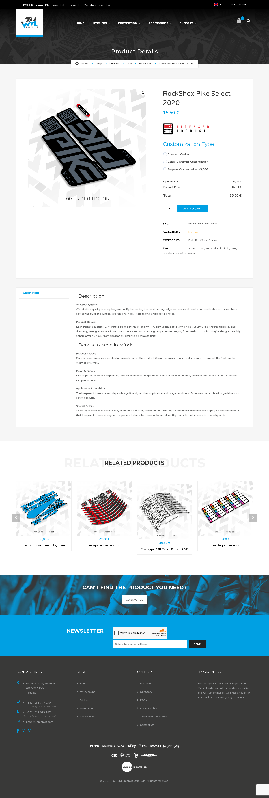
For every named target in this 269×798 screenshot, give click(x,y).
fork (226, 248)
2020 (191, 248)
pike (233, 248)
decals (218, 248)
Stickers (100, 23)
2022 (209, 248)
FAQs (143, 700)
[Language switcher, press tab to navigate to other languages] (217, 4)
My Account (238, 4)
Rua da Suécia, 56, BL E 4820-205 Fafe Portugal (40, 688)
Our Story (146, 691)
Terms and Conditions (153, 716)
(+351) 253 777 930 (38, 702)
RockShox (145, 63)
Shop (99, 63)
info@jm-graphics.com (39, 722)
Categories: (171, 240)
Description (31, 293)
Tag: (166, 248)
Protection (127, 23)
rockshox (168, 253)
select (179, 253)
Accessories (158, 23)
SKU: (166, 223)
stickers (190, 253)
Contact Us (147, 724)
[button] (143, 93)
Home (80, 23)
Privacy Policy (148, 708)
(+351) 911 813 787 (38, 712)
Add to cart (192, 208)
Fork (129, 63)
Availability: (172, 232)
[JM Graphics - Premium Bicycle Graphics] (29, 23)
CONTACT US (134, 599)
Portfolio (145, 683)
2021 (200, 248)
